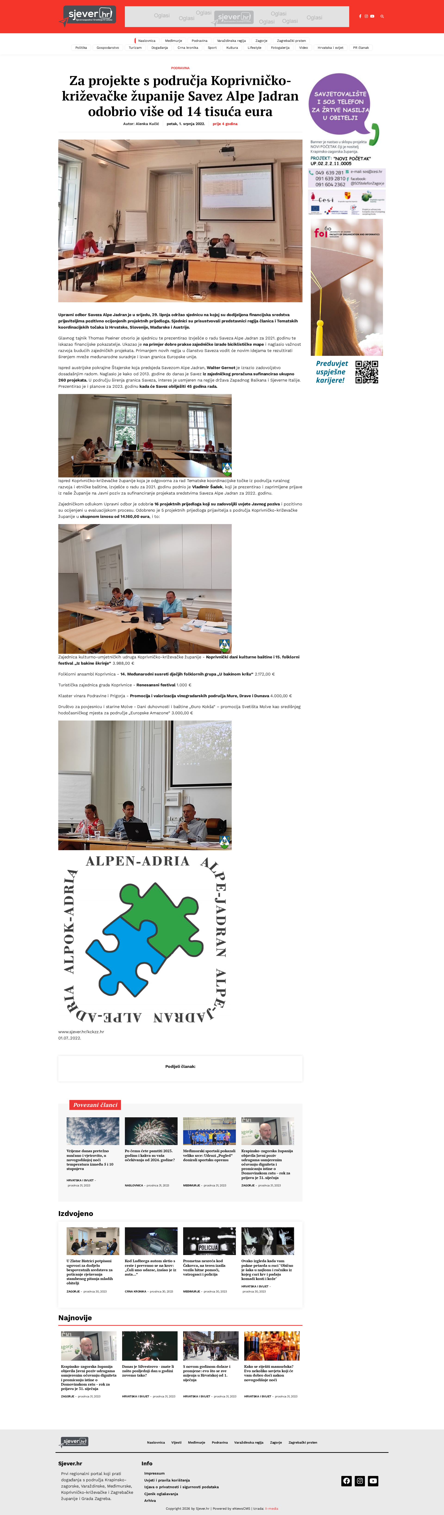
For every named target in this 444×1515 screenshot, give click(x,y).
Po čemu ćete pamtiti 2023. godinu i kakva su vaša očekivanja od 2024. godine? (150, 1155)
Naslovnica (147, 41)
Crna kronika (188, 47)
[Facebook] (360, 16)
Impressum (154, 1473)
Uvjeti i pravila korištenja (167, 1480)
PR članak (361, 47)
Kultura (232, 47)
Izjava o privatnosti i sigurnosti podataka (181, 1487)
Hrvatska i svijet (330, 47)
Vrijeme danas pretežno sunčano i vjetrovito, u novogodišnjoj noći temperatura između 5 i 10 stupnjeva (90, 1160)
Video (303, 47)
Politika (81, 47)
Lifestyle (254, 47)
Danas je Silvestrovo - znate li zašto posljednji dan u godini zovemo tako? (148, 1371)
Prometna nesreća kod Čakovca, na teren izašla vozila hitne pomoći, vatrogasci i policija (204, 1268)
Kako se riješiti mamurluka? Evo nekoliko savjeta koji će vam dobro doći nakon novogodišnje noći (268, 1373)
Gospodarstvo (108, 47)
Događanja (159, 47)
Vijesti (176, 1442)
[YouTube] (372, 16)
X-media (271, 1508)
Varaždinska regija (231, 41)
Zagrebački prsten (291, 41)
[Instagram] (366, 16)
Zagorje (261, 41)
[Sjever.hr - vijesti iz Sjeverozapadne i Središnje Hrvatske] (87, 17)
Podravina (199, 41)
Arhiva (150, 1500)
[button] (382, 16)
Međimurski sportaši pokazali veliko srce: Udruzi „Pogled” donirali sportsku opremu (209, 1155)
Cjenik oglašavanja (161, 1494)
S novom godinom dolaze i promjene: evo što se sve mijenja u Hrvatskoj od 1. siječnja (206, 1373)
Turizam (135, 47)
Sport (212, 47)
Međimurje (173, 41)
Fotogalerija (280, 47)
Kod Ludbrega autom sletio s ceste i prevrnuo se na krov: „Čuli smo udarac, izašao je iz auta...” (150, 1268)
